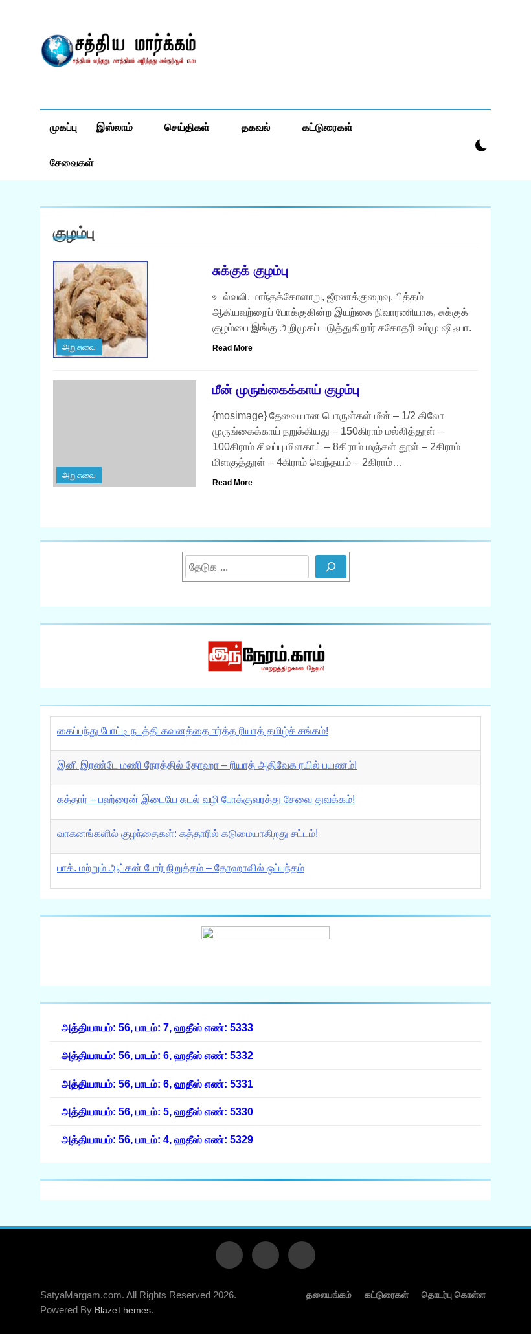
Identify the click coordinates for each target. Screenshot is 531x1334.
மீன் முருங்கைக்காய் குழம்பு (285, 389)
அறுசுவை (79, 347)
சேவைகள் (72, 162)
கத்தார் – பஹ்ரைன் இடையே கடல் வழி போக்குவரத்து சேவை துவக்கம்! (206, 799)
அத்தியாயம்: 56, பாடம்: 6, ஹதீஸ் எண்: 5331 (157, 1083)
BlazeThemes (123, 1310)
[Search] (330, 566)
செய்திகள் (187, 127)
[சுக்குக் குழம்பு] (124, 309)
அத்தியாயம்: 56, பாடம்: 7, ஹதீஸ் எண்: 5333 (157, 1027)
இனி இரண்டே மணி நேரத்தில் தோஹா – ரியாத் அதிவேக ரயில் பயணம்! (207, 765)
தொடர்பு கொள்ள (454, 1294)
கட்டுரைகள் (327, 127)
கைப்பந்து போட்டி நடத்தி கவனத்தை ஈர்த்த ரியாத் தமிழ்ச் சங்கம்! (192, 730)
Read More (232, 348)
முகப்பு (63, 127)
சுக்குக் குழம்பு (250, 270)
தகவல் (256, 127)
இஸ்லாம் (114, 127)
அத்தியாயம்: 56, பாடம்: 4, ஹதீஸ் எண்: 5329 (157, 1139)
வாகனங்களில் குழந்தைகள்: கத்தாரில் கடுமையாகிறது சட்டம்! (187, 833)
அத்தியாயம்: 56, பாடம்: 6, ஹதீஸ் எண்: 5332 (157, 1055)
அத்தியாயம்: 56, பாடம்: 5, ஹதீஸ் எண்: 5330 (157, 1111)
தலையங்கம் (329, 1294)
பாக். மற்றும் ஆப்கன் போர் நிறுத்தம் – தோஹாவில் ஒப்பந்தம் (180, 867)
